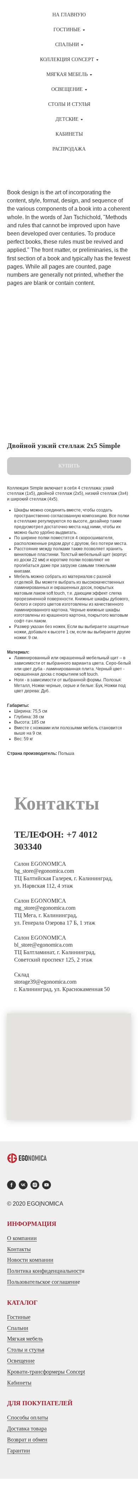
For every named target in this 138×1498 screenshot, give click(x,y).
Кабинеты (69, 134)
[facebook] (11, 1184)
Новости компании (30, 1260)
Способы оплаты (27, 1418)
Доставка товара (27, 1429)
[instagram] (34, 1184)
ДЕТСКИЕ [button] (67, 119)
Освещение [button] (67, 89)
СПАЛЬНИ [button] (67, 44)
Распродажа (69, 149)
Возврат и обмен (27, 1440)
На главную (69, 14)
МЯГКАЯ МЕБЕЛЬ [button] (67, 74)
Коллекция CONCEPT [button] (67, 59)
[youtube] (46, 1184)
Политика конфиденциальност (44, 1271)
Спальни (17, 1328)
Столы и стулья (25, 1350)
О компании (22, 1238)
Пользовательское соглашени (42, 1282)
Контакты (19, 1249)
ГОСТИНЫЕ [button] (67, 29)
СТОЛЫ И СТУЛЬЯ (69, 104)
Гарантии (18, 1451)
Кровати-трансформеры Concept (46, 1372)
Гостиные (18, 1317)
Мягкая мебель (25, 1339)
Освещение (21, 1361)
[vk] (23, 1184)
